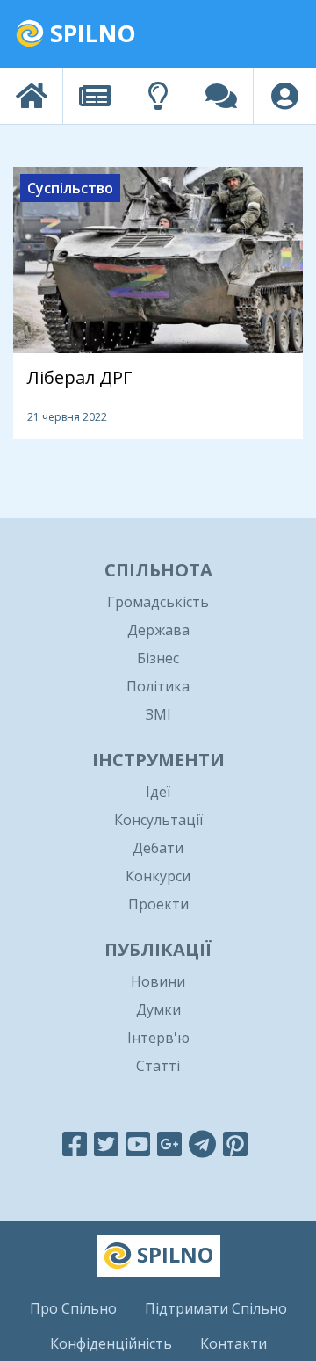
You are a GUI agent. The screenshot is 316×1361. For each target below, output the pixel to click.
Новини (158, 981)
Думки (158, 1009)
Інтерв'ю (158, 1037)
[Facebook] (74, 1143)
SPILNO (90, 33)
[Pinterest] (235, 1143)
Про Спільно (73, 1308)
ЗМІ (158, 714)
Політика (158, 686)
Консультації (158, 819)
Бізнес (158, 658)
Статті (158, 1065)
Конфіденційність (111, 1343)
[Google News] (169, 1143)
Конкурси (158, 876)
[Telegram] (202, 1143)
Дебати (158, 848)
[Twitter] (106, 1143)
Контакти (233, 1343)
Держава (158, 630)
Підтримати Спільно (216, 1308)
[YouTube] (138, 1143)
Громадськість (158, 602)
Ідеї (158, 791)
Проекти (158, 904)
